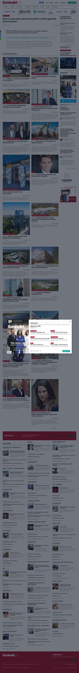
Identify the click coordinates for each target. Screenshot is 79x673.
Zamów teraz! (66, 351)
